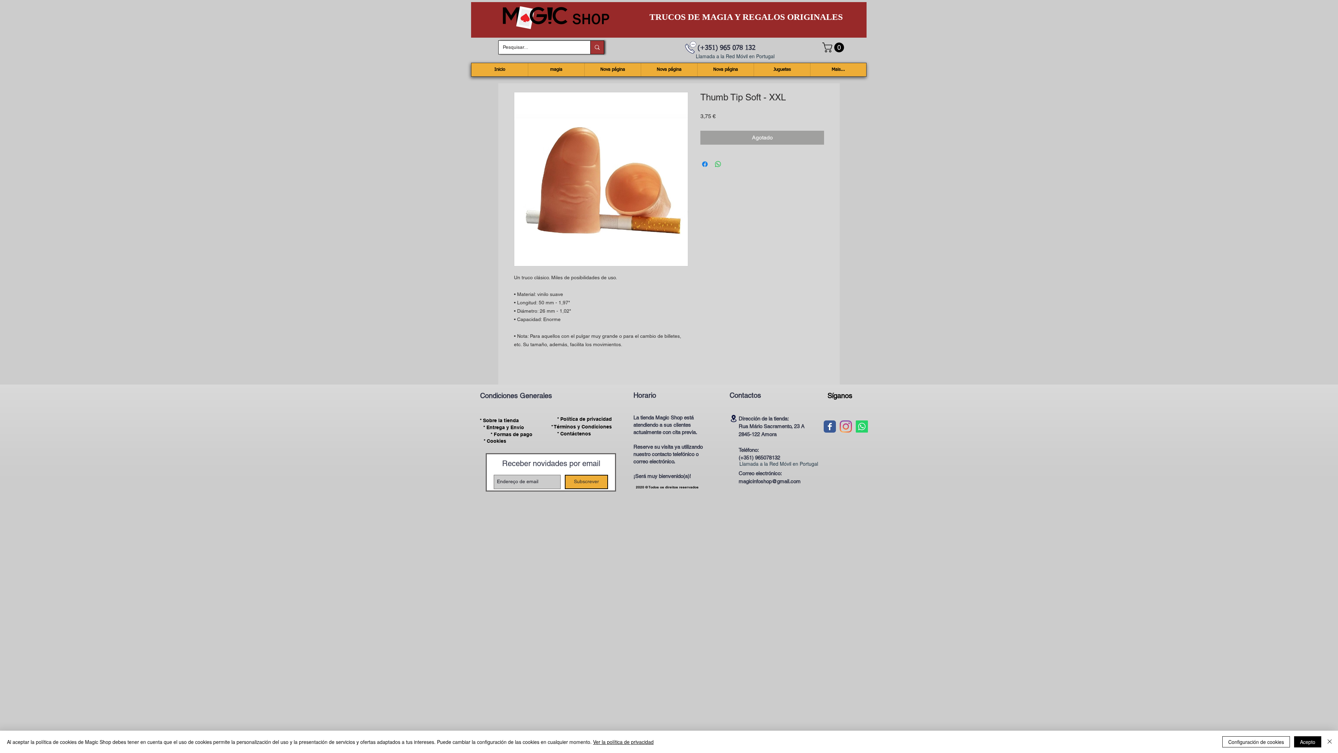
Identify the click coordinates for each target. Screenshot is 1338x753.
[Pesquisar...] (597, 47)
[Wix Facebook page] (830, 426)
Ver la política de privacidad (623, 741)
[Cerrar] (1329, 741)
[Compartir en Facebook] (705, 164)
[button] (834, 47)
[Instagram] (846, 426)
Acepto (1307, 741)
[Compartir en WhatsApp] (718, 164)
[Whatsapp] (862, 426)
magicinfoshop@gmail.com (770, 481)
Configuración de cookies (1256, 741)
